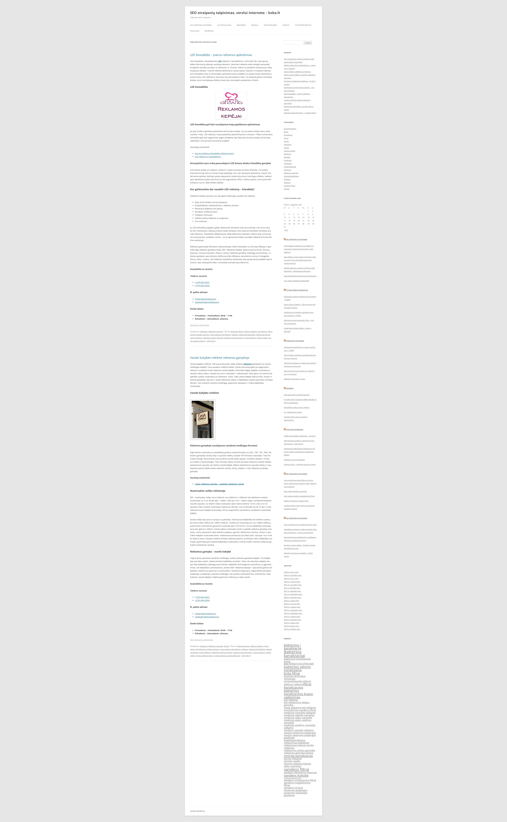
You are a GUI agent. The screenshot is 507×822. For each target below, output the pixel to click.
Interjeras (287, 144)
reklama (235, 335)
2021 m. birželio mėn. (292, 588)
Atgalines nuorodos (294, 430)
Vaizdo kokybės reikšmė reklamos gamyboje (219, 358)
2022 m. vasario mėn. (292, 581)
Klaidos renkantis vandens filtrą (296, 501)
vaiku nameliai (292, 766)
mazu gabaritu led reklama (220, 335)
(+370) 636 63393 (202, 285)
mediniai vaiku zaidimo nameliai (297, 721)
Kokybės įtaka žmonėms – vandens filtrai (300, 113)
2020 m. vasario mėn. (292, 604)
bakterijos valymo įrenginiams (297, 668)
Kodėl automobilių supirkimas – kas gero (300, 436)
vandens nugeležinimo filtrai (297, 784)
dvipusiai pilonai (237, 331)
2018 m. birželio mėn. (292, 629)
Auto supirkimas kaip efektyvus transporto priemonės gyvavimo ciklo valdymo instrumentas (300, 483)
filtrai (307, 684)
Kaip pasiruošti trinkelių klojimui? (297, 395)
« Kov (286, 230)
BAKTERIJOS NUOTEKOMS (299, 664)
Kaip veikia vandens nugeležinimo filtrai (299, 496)
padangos (289, 740)
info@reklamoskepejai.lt (205, 299)
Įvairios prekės (289, 151)
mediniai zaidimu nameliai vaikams (299, 726)
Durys (286, 138)
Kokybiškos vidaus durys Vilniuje (296, 407)
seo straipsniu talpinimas (296, 474)
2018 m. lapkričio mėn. (292, 619)
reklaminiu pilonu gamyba (213, 338)
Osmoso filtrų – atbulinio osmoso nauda (300, 464)
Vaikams (287, 182)
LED (219, 61)
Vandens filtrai (289, 186)
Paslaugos (194, 31)
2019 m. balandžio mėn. (293, 613)
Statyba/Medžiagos (303, 25)
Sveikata (286, 25)
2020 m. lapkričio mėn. (292, 597)
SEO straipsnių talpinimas (201, 25)
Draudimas (241, 25)
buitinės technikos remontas (295, 677)
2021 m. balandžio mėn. (293, 594)
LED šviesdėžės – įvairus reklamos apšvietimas (221, 55)
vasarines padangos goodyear (295, 794)
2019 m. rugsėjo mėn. (292, 607)
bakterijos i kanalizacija (292, 646)
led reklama (262, 331)
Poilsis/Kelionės (270, 25)
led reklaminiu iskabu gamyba (207, 649)
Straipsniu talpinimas (199, 325)
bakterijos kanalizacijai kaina (297, 660)
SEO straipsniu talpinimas (201, 640)
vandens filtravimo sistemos (300, 772)
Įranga (286, 148)
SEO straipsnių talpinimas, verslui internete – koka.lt (235, 12)
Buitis (286, 132)
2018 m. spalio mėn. (291, 623)
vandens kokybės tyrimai (292, 778)
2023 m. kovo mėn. (291, 578)
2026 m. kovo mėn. (291, 572)
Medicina (287, 154)
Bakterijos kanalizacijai (294, 653)
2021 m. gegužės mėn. (292, 591)
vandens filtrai (296, 769)
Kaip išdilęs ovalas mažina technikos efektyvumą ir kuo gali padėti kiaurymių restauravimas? (300, 260)
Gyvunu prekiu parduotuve (297, 290)
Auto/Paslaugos (224, 25)
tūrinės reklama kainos (204, 656)
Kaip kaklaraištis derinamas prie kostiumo (300, 276)
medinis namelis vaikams (299, 730)
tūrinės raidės (262, 338)
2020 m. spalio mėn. (291, 600)
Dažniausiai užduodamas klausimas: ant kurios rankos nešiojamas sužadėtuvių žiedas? (299, 451)
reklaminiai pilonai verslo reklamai (299, 746)
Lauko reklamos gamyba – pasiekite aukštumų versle (219, 484)
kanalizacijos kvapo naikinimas (298, 695)
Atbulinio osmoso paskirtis (294, 460)
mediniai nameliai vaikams (300, 712)
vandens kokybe (296, 775)
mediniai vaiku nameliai (298, 717)
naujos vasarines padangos (300, 732)
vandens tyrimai (293, 787)
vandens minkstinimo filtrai (300, 780)
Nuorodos (209, 31)
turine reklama (250, 338)
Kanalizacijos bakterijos (293, 689)
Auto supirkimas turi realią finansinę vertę (300, 524)
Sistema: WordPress (197, 811)
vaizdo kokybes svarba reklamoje (227, 656)
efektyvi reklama (250, 331)
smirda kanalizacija (298, 756)
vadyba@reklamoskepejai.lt (207, 302)
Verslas (226, 646)
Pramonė (287, 170)
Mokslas (255, 25)
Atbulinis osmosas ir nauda (294, 379)
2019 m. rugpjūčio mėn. (293, 610)
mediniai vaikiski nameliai (299, 715)
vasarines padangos (295, 790)
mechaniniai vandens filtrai (300, 710)
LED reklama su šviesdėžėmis (208, 156)
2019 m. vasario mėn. (292, 616)
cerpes (288, 681)
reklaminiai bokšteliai (247, 335)
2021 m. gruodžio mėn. (293, 585)
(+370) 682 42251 (202, 282)
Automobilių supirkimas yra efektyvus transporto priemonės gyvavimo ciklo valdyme (299, 249)
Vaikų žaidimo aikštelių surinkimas (297, 71)
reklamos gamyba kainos (234, 338)
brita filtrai (292, 673)
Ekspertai (290, 388)
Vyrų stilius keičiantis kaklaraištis (296, 281)
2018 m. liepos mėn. (291, 626)
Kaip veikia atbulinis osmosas (295, 491)
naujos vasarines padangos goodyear (300, 736)
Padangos (288, 160)
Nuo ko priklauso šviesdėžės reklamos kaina (214, 153)
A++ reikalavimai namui (293, 412)
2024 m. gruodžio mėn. (293, 575)
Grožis (286, 141)
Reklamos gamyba (215, 331)
